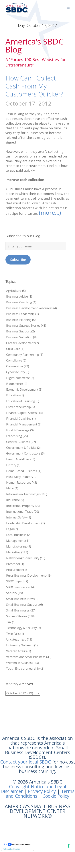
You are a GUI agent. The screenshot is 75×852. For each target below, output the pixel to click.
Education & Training (20, 401)
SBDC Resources (17, 587)
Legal (10, 529)
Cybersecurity (15, 372)
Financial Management (21, 424)
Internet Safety (16, 517)
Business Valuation (19, 337)
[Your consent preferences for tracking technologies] (68, 845)
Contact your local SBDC (25, 762)
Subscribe (18, 259)
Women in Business (19, 663)
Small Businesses (18, 610)
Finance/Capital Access (21, 413)
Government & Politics (21, 448)
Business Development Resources (29, 308)
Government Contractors (23, 453)
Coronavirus (14, 366)
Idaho (10, 488)
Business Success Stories (23, 326)
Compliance (14, 360)
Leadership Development (23, 523)
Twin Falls (13, 634)
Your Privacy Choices (21, 844)
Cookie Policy (55, 796)
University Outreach (19, 645)
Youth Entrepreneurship (23, 669)
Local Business (16, 535)
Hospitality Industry (19, 477)
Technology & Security (21, 628)
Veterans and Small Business (26, 657)
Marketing (13, 552)
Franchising (14, 436)
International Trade (19, 512)
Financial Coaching (18, 419)
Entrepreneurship (18, 407)
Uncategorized (16, 639)
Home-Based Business (21, 471)
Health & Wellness (18, 459)
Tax (8, 622)
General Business (18, 442)
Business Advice (17, 296)
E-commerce (14, 384)
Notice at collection (11, 849)
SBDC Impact (15, 581)
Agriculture (13, 291)
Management (15, 541)
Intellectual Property (20, 506)
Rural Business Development (26, 576)
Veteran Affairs (16, 651)
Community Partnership (22, 355)
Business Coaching (19, 302)
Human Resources (18, 482)
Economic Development (22, 389)
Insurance (13, 500)
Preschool (13, 564)
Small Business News (20, 599)
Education (13, 395)
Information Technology (23, 494)
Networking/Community (22, 558)
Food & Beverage (17, 430)
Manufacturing (16, 546)
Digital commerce (18, 378)
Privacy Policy (42, 791)
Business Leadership (20, 314)
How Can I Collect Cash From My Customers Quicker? (34, 86)
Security (11, 593)
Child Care (13, 349)
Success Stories (16, 616)
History (11, 465)
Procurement (15, 570)
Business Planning (18, 320)
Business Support (18, 331)
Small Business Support (22, 605)
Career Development (20, 343)
